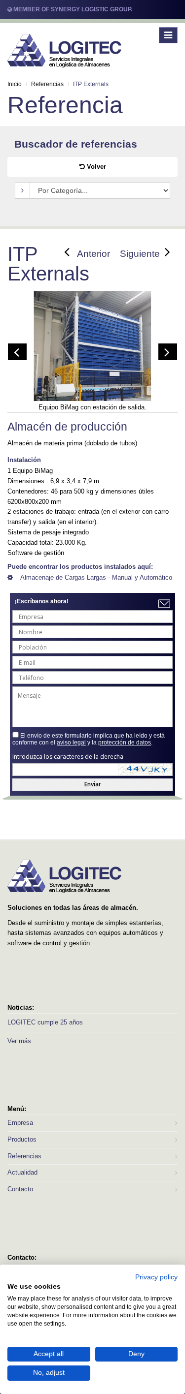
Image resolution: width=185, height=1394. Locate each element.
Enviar (92, 784)
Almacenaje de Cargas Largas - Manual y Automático (96, 577)
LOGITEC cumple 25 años (45, 1022)
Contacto (20, 1189)
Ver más (19, 1041)
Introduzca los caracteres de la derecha (67, 756)
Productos (22, 1139)
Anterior (93, 253)
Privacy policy (156, 1277)
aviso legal (71, 742)
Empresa (20, 1122)
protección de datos (124, 742)
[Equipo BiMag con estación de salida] (92, 352)
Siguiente (140, 253)
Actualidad (22, 1172)
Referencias (47, 84)
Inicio (14, 84)
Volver (95, 166)
